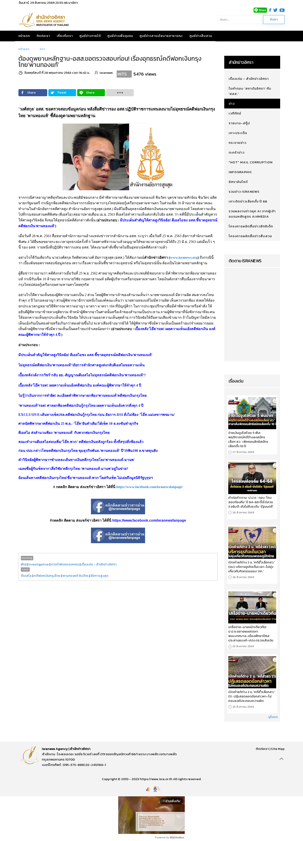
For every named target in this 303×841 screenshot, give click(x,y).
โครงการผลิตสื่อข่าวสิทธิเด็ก (251, 226)
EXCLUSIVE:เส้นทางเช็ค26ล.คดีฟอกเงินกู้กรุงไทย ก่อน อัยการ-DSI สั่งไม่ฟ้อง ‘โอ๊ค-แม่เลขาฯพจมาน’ (96, 414)
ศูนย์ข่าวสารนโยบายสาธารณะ (161, 36)
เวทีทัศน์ (235, 113)
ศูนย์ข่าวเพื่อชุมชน (120, 36)
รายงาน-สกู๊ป (239, 123)
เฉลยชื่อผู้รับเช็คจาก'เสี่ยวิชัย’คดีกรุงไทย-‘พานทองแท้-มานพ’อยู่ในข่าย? (73, 469)
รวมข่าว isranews (244, 191)
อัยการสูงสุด (99, 575)
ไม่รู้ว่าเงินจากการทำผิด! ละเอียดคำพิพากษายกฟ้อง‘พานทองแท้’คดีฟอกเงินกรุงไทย (82, 395)
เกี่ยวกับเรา (65, 36)
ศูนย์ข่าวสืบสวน (200, 36)
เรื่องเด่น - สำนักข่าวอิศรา (99, 564)
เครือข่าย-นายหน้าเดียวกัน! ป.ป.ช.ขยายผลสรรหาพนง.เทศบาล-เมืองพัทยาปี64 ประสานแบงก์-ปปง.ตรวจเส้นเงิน (250, 634)
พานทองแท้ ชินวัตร (76, 575)
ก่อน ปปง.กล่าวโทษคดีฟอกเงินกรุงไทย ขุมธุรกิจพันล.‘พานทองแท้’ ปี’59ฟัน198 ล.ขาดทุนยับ (88, 451)
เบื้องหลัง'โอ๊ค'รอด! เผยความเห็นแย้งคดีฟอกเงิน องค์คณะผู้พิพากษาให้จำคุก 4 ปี (79, 385)
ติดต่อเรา (43, 36)
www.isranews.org (184, 257)
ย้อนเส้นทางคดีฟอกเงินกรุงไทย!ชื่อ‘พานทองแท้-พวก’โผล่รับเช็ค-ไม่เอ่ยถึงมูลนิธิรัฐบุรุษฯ (85, 478)
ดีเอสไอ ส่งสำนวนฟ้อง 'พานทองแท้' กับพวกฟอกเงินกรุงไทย (64, 433)
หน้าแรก (24, 36)
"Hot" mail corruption (251, 162)
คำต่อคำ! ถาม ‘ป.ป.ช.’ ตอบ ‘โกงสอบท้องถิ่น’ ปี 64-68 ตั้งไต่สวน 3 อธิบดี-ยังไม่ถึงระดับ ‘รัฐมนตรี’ (250, 502)
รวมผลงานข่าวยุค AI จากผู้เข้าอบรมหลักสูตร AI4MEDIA (252, 213)
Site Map (278, 748)
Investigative (38, 564)
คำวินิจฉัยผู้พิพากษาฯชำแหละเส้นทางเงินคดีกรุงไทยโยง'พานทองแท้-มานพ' (76, 460)
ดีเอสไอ (26, 575)
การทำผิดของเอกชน (65, 564)
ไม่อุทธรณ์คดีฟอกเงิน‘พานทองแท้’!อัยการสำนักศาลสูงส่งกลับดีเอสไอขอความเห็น (81, 365)
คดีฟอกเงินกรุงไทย (47, 575)
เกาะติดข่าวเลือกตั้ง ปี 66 (248, 201)
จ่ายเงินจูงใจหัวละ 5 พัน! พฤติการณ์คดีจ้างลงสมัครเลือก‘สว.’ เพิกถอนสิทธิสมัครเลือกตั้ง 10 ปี (248, 439)
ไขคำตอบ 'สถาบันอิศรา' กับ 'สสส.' (250, 91)
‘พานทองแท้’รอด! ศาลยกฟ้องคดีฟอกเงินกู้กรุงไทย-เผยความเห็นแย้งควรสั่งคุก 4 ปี (80, 405)
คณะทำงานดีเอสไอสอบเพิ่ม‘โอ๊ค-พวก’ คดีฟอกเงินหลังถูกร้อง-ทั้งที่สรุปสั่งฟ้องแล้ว (81, 442)
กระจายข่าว (237, 142)
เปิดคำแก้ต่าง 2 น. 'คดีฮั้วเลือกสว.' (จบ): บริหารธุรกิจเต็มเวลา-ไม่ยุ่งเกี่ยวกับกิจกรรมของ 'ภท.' (251, 566)
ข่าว (42, 49)
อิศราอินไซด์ (238, 181)
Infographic (240, 171)
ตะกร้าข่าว (236, 152)
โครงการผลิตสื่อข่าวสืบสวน (250, 235)
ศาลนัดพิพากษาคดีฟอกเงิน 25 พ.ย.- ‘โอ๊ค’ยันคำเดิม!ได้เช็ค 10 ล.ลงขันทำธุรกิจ (78, 423)
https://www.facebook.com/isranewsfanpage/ (149, 487)
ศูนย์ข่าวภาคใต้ (90, 36)
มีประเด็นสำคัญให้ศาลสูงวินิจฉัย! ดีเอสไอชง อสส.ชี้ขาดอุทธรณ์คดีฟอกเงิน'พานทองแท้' (85, 355)
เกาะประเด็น (238, 132)
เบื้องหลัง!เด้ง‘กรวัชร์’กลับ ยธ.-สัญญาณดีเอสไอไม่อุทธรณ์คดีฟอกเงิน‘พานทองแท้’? (82, 375)
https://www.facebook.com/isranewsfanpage (149, 520)
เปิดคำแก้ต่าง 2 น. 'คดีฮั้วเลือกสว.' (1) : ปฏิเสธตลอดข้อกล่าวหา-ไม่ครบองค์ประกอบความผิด (251, 696)
